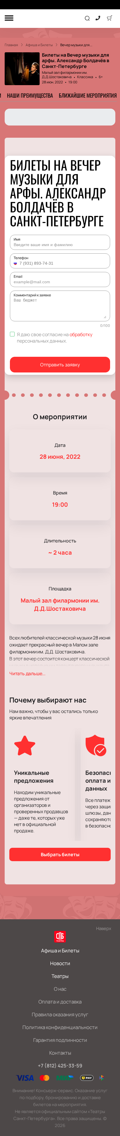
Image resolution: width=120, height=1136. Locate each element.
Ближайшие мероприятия (88, 95)
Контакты (60, 1052)
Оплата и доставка (60, 1001)
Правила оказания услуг (60, 1014)
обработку (81, 334)
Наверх (103, 928)
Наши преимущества (30, 95)
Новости (60, 963)
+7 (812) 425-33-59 (60, 1065)
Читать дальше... (27, 673)
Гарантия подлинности (60, 1040)
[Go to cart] (109, 18)
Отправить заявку (60, 364)
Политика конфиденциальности (60, 1027)
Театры (60, 976)
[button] (16, 263)
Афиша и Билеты (60, 950)
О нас (60, 989)
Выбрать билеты (60, 854)
